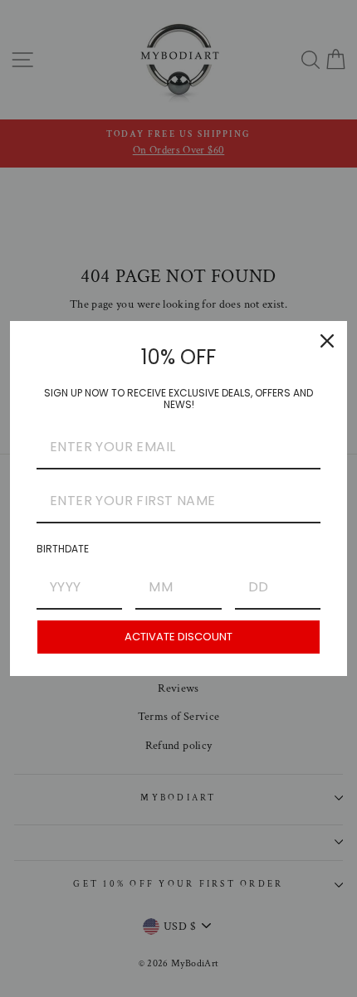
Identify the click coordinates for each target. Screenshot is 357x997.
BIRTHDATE (63, 549)
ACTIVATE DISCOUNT (178, 636)
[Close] (327, 341)
